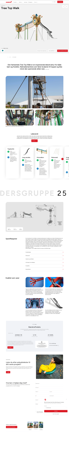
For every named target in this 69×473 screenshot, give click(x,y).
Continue (56, 411)
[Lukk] (66, 399)
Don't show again (56, 413)
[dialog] (34, 236)
